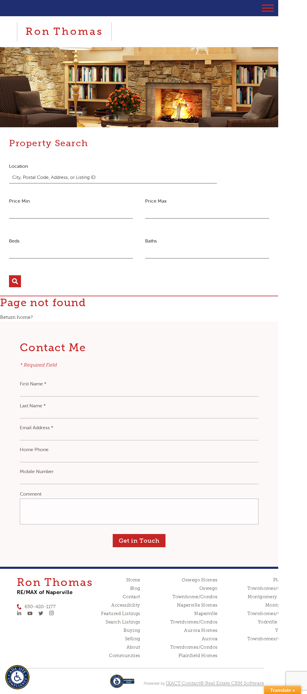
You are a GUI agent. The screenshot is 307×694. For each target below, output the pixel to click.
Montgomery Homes (271, 596)
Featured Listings (120, 613)
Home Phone (34, 449)
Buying (132, 630)
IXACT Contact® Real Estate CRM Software (215, 683)
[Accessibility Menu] (17, 677)
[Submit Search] (15, 281)
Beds (14, 241)
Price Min (19, 201)
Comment (30, 494)
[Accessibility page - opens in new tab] (122, 684)
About (133, 647)
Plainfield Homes (198, 655)
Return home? (16, 317)
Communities (124, 655)
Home (133, 580)
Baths (151, 241)
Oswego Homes (199, 580)
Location (18, 166)
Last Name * (33, 406)
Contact (131, 596)
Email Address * (36, 427)
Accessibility (125, 605)
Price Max (156, 201)
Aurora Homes (200, 630)
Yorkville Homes (276, 622)
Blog (135, 588)
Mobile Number (37, 471)
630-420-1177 (40, 606)
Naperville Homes (197, 605)
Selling (132, 638)
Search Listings (123, 622)
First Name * (33, 384)
